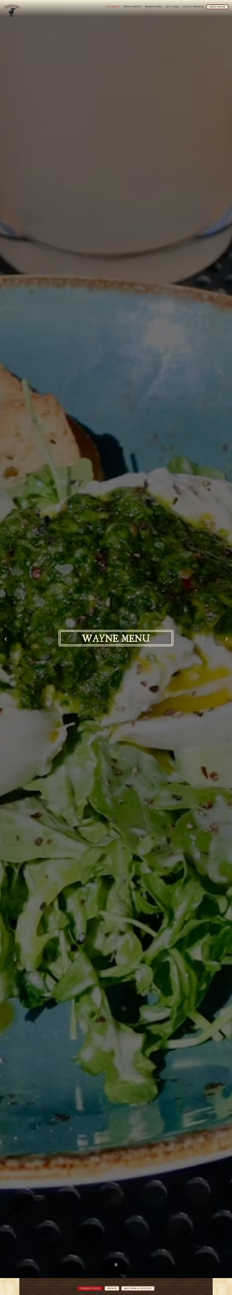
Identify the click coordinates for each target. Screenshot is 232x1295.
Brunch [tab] (111, 1288)
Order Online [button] (217, 6)
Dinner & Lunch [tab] (90, 1288)
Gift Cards (173, 6)
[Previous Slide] (5, 639)
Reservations (154, 6)
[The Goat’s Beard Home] (13, 10)
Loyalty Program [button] (193, 6)
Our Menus (113, 6)
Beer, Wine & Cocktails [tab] (138, 1288)
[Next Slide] (226, 639)
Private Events (133, 6)
